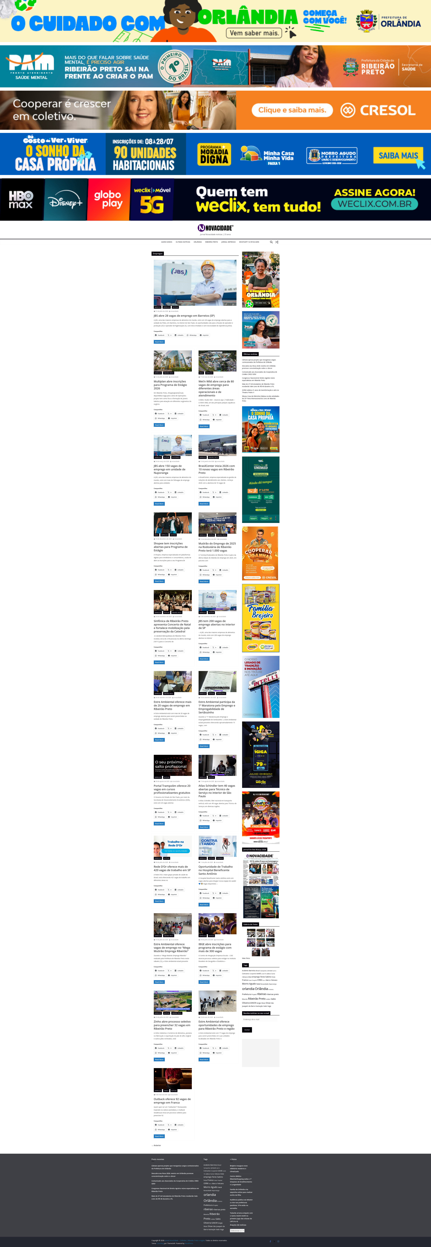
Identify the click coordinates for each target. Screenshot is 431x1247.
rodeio (268, 999)
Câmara (244, 977)
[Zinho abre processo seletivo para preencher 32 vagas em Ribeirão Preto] (173, 1001)
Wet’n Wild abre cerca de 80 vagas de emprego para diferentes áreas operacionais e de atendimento (216, 388)
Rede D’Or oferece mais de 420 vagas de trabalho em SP (172, 868)
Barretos (158, 307)
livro (263, 980)
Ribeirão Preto (211, 242)
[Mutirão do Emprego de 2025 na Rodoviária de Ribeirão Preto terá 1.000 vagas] (218, 523)
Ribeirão (245, 999)
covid (258, 973)
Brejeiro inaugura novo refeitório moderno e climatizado (239, 1168)
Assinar (247, 1030)
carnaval (269, 971)
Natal (258, 984)
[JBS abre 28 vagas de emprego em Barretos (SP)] (195, 283)
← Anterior (156, 1145)
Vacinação (259, 1006)
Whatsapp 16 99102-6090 (249, 242)
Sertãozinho (221, 693)
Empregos (166, 307)
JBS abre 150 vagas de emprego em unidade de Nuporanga (169, 469)
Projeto (254, 994)
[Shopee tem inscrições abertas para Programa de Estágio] (173, 522)
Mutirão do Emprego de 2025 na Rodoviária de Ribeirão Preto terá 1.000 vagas (217, 547)
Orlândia (198, 242)
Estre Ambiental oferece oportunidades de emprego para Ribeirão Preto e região (217, 1025)
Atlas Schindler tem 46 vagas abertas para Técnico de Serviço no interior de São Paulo (217, 791)
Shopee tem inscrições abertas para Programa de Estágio (171, 546)
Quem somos (166, 242)
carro (274, 971)
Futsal (250, 980)
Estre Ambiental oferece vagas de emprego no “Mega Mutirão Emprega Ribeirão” (172, 947)
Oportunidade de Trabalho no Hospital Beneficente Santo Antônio (216, 870)
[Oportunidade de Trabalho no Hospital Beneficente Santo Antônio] (218, 846)
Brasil (201, 373)
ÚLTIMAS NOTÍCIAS (183, 242)
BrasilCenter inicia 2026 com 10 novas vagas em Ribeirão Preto (217, 469)
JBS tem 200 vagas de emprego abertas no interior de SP (217, 624)
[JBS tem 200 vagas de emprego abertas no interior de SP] (218, 600)
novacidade (174, 311)
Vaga (269, 1006)
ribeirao (261, 994)
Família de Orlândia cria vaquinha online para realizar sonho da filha (241, 1192)
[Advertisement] (260, 1053)
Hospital (254, 980)
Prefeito (271, 989)
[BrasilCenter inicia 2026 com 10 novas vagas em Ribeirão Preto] (218, 445)
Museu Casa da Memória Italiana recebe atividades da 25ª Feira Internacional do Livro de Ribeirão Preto (260, 398)
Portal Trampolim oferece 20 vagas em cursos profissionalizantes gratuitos (172, 789)
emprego (256, 977)
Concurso (245, 974)
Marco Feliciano (271, 980)
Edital (250, 977)
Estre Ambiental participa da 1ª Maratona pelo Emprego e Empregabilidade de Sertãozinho (217, 707)
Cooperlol (253, 974)
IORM (259, 980)
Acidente (245, 970)
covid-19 (263, 974)
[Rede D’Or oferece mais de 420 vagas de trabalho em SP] (173, 846)
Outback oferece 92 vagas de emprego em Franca (172, 1100)
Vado (265, 1006)
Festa (273, 977)
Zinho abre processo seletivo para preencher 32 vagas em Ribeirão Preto (172, 1025)
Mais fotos (246, 958)
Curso (273, 974)
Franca (166, 1090)
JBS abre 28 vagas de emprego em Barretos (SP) (184, 315)
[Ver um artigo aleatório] (276, 242)
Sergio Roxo (260, 1003)
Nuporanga (176, 457)
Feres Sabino (265, 977)
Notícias (175, 307)
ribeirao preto (273, 994)
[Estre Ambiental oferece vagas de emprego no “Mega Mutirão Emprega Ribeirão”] (173, 923)
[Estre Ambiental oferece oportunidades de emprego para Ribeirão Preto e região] (218, 1001)
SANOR (253, 1003)
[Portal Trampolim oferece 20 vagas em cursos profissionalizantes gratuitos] (173, 765)
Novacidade (265, 984)
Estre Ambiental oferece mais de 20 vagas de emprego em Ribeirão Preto (172, 705)
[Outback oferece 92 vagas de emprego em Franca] (173, 1078)
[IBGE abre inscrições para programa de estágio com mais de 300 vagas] (218, 923)
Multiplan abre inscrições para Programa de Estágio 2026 (170, 384)
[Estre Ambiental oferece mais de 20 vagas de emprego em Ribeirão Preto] (173, 681)
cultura (268, 974)
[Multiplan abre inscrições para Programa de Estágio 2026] (173, 361)
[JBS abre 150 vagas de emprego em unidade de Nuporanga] (173, 445)
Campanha (263, 971)
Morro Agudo (249, 983)
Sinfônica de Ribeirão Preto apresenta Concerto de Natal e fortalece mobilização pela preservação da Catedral (172, 626)
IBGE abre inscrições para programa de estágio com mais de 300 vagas (215, 947)
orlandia (248, 989)
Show (268, 1003)
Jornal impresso (228, 242)
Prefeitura (246, 994)
